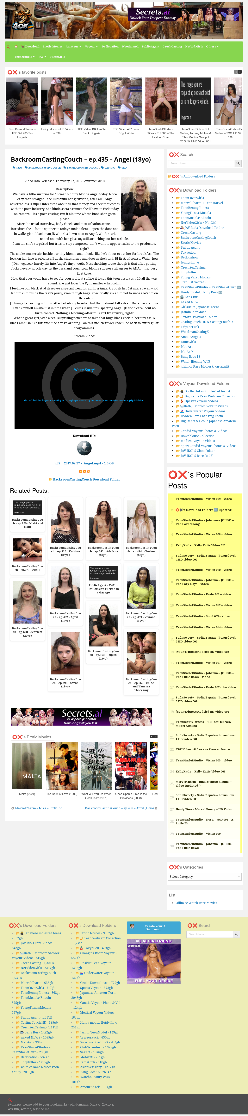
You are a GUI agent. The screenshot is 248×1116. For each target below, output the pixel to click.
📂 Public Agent (188, 247)
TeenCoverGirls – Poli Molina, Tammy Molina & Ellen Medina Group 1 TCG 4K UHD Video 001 (195, 135)
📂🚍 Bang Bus (187, 297)
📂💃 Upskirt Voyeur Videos (197, 401)
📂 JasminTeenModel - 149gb (97, 1032)
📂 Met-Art (184, 347)
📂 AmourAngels (188, 337)
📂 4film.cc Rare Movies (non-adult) (202, 366)
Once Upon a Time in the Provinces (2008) (131, 796)
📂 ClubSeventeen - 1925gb (96, 1047)
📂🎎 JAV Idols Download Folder (200, 228)
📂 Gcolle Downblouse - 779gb (98, 983)
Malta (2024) (27, 794)
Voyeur (90, 46)
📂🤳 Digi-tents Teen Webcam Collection (206, 396)
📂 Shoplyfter (186, 272)
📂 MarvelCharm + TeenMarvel (199, 203)
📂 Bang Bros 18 (188, 356)
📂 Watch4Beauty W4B (193, 361)
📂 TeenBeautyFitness (192, 208)
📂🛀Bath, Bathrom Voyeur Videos (202, 406)
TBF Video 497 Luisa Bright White (126, 131)
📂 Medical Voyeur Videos (195, 441)
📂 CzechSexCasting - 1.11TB (37, 1027)
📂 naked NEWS (188, 302)
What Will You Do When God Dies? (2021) (96, 796)
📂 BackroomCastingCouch (196, 237)
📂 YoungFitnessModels (193, 213)
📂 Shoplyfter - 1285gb (33, 1062)
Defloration (110, 46)
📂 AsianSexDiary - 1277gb (95, 1067)
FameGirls (57, 56)
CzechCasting (172, 46)
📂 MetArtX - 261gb (90, 1057)
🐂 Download (30, 46)
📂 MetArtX (185, 352)
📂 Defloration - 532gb (32, 1057)
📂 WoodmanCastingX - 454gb (98, 1042)
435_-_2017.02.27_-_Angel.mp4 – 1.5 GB (84, 463)
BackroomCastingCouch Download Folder (86, 479)
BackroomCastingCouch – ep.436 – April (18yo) (119, 808)
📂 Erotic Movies (188, 243)
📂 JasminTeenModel (192, 312)
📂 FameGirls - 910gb (91, 1062)
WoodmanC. (130, 46)
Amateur (72, 46)
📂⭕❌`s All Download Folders (191, 176)
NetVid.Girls (194, 46)
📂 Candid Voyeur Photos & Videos (201, 431)
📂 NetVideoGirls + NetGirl (196, 223)
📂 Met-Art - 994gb (30, 1042)
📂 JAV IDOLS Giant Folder (195, 451)
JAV (41, 56)
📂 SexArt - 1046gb (90, 1052)
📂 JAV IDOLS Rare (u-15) (194, 456)
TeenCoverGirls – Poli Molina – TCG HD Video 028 (230, 133)
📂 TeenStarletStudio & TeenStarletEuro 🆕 (208, 287)
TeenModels (23, 56)
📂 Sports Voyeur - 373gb (94, 988)
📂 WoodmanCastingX (192, 332)
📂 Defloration (187, 257)
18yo (19, 168)
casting (110, 168)
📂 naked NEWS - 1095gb (35, 1037)
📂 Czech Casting (188, 232)
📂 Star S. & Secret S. (191, 282)
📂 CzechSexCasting (191, 267)
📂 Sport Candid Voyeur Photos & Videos (206, 446)
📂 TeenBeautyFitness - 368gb (38, 993)
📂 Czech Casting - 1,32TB (35, 963)
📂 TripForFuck (187, 327)
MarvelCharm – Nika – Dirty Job (38, 808)
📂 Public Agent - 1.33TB (34, 1017)
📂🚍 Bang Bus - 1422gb (34, 1032)
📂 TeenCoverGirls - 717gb (35, 988)
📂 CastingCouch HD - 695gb (37, 1022)
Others (211, 46)
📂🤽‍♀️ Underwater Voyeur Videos (200, 411)
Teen (124, 168)
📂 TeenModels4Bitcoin (193, 218)
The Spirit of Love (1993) (61, 794)
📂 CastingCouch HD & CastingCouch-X (204, 322)
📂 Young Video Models (193, 277)
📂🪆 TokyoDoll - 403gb (93, 948)
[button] (9, 47)
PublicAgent (150, 46)
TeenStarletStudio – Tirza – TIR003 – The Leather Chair (160, 133)
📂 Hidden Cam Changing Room (199, 416)
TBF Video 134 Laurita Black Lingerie (92, 131)
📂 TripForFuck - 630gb (93, 1037)
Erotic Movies (53, 46)
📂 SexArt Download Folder (196, 317)
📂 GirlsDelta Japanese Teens (197, 307)
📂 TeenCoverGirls (190, 198)
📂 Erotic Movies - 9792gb (95, 933)
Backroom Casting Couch (44, 168)
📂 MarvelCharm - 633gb (34, 983)
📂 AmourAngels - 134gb (94, 1087)
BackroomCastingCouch (82, 168)
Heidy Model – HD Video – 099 (56, 131)
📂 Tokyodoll (185, 252)
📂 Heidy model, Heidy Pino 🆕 (199, 292)
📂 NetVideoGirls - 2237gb (35, 968)
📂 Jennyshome (187, 262)
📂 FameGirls (186, 342)
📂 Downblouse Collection (195, 436)
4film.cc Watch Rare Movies (196, 903)
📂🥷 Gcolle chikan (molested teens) (203, 391)
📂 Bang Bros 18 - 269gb (93, 1072)
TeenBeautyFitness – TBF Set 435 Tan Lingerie (22, 133)
